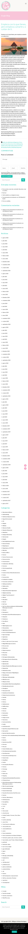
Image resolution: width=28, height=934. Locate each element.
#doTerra (4, 604)
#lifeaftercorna (5, 679)
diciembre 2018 (6, 455)
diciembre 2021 (6, 387)
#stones (4, 766)
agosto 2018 (5, 467)
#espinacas (5, 619)
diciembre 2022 (6, 351)
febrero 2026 (5, 255)
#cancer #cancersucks (7, 557)
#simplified (4, 760)
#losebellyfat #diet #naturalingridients (11, 684)
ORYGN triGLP (5, 862)
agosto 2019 (5, 434)
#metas (4, 699)
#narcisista (5, 719)
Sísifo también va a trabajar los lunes (10, 195)
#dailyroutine (4, 145)
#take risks (5, 773)
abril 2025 (4, 285)
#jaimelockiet (5, 663)
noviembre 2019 (6, 428)
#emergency (5, 612)
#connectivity (5, 577)
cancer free (5, 822)
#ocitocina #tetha (6, 722)
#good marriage (6, 634)
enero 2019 (5, 452)
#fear (3, 623)
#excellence (5, 621)
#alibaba (4, 525)
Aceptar (14, 931)
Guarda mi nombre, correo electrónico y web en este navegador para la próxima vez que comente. (13, 173)
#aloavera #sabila (6, 528)
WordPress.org (6, 897)
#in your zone (5, 645)
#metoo (4, 701)
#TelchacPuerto (6, 780)
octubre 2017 (5, 497)
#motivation (5, 713)
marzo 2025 (5, 288)
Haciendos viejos (6, 844)
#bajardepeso (5, 545)
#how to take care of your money (10, 641)
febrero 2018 (5, 485)
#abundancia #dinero (7, 512)
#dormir (4, 601)
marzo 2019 (5, 446)
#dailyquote (19, 144)
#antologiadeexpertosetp (8, 541)
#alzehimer (4, 532)
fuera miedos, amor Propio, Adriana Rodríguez (13, 840)
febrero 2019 (5, 449)
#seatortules (5, 757)
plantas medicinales (7, 866)
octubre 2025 (5, 267)
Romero (4, 873)
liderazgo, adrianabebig (7, 855)
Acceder (4, 891)
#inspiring (4, 654)
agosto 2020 (5, 405)
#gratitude (4, 636)
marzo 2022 (5, 378)
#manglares (5, 688)
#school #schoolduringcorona (9, 755)
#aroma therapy (6, 543)
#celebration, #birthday (7, 563)
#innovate (4, 652)
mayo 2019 (5, 440)
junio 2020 (4, 411)
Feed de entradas (6, 893)
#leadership (5, 668)
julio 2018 (4, 470)
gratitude (4, 842)
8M (3, 808)
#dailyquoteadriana (6, 583)
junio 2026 (4, 243)
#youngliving (5, 801)
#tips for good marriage (7, 786)
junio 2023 (4, 333)
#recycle (4, 746)
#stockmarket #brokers (7, 764)
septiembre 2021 (6, 396)
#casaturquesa (5, 561)
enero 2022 (5, 384)
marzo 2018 (5, 482)
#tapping (4, 775)
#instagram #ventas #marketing (9, 659)
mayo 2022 (5, 372)
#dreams (4, 610)
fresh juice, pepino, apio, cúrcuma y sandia (12, 837)
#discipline (11, 145)
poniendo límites (6, 869)
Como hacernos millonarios (8, 824)
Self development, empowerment (10, 875)
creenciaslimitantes (7, 828)
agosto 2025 (5, 273)
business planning (6, 819)
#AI (3, 521)
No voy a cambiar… (6, 201)
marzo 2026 (5, 252)
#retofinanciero (6, 753)
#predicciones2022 (6, 742)
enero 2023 (5, 348)
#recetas (4, 744)
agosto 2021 (5, 399)
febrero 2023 (5, 345)
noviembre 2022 (6, 354)
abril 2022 (4, 375)
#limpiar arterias (6, 681)
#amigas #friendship (7, 534)
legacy (3, 851)
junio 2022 (4, 369)
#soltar (4, 762)
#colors (4, 575)
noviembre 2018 (6, 458)
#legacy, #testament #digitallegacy (10, 672)
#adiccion (4, 142)
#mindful (4, 708)
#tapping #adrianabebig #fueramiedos (11, 778)
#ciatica (4, 570)
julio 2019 (4, 437)
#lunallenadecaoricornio (8, 686)
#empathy (4, 616)
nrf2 (3, 860)
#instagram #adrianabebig (8, 657)
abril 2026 (4, 249)
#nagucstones (5, 717)
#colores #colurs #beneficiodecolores (11, 572)
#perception (5, 731)
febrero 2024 (5, 312)
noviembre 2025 (6, 264)
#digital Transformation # (8, 595)
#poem (4, 737)
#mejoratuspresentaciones (8, 695)
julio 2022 (4, 366)
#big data (4, 550)
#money (4, 710)
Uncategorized (5, 882)
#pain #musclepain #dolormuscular (10, 728)
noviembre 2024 (6, 300)
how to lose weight (6, 846)
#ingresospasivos (6, 650)
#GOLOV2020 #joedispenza (9, 632)
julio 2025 (4, 276)
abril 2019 (4, 443)
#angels (4, 539)
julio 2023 (4, 330)
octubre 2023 (5, 321)
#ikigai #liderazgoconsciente (9, 643)
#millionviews (5, 706)
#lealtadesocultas (6, 670)
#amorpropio (5, 536)
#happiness (5, 639)
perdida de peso (6, 864)
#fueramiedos (5, 628)
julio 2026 (4, 240)
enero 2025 (5, 294)
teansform (4, 880)
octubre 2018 (5, 461)
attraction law (5, 813)
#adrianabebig (5, 514)
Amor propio (5, 810)
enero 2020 (5, 422)
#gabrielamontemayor (7, 630)
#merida (4, 697)
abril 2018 (4, 479)
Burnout (4, 192)
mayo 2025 (5, 282)
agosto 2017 (5, 503)
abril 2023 (4, 339)
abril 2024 (4, 306)
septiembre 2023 (6, 324)
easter (4, 831)
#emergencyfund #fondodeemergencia (11, 614)
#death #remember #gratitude (9, 590)
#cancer (4, 554)
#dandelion (5, 588)
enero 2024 (5, 315)
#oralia (4, 724)
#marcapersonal (6, 690)
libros (3, 853)
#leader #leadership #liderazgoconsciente (12, 666)
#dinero (4, 597)
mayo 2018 (5, 476)
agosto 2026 (5, 237)
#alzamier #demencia (7, 530)
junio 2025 (4, 279)
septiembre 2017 (6, 500)
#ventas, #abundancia (7, 797)
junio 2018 (4, 473)
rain (3, 871)
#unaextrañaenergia (7, 790)
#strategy (4, 769)
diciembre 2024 (6, 297)
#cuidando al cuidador (7, 579)
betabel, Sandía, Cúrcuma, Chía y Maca (11, 815)
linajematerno (5, 857)
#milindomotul (5, 704)
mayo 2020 (5, 414)
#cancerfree (4, 144)
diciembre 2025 (6, 261)
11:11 (3, 806)
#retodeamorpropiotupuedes (9, 751)
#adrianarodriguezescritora (15, 142)
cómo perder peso (6, 826)
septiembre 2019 (6, 431)
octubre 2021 (5, 393)
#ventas (4, 795)
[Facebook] (25, 465)
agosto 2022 (5, 363)
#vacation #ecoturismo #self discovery (11, 793)
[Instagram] (25, 468)
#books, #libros (5, 552)
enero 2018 (5, 488)
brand (3, 817)
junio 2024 (4, 303)
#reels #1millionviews (7, 748)
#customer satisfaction (7, 581)
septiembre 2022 (6, 360)
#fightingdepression (7, 625)
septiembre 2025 (6, 270)
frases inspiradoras (6, 833)
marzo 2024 (5, 309)
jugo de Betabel (6, 848)
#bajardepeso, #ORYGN (8, 548)
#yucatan (4, 804)
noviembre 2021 (6, 390)
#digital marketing (6, 592)
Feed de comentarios (7, 895)
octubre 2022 (5, 357)
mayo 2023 (5, 336)
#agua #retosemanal (7, 519)
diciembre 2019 (6, 425)
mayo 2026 (5, 246)
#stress (4, 771)
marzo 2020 (5, 419)
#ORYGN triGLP (6, 726)
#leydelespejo (5, 675)
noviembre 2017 (6, 494)
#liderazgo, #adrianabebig (8, 677)
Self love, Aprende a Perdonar (9, 878)
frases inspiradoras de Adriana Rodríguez (11, 835)
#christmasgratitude (7, 568)
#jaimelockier (5, 661)
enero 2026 (5, 258)
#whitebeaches (6, 799)
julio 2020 (4, 408)
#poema (4, 740)
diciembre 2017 (6, 491)
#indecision (5, 648)
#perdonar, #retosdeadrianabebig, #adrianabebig (13, 735)
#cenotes (4, 566)
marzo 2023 (5, 342)
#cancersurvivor (12, 144)
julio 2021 (4, 402)
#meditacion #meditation (8, 692)
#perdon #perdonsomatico (8, 733)
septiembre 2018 (6, 464)
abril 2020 (4, 417)
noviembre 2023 (6, 318)
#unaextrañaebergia (7, 788)
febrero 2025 (5, 291)
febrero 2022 (5, 381)
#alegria (4, 523)
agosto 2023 (5, 327)
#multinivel (5, 715)
